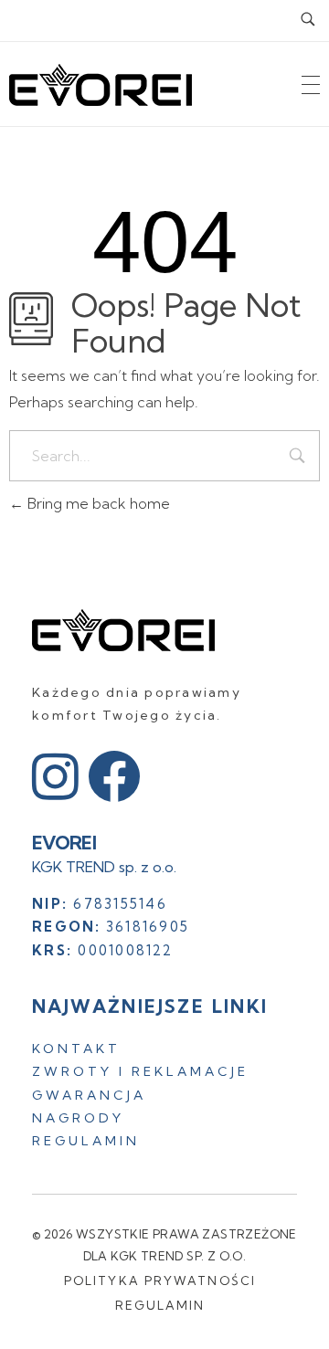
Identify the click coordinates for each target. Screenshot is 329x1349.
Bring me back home (97, 503)
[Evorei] (123, 630)
